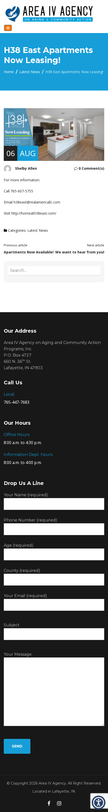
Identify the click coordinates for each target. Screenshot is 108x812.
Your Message (18, 654)
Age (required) (18, 545)
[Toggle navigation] (8, 28)
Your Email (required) (25, 595)
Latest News (29, 71)
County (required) (22, 570)
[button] (98, 802)
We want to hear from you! (79, 252)
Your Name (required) (26, 494)
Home (9, 71)
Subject (12, 625)
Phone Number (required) (30, 520)
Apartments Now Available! (28, 252)
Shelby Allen (26, 168)
